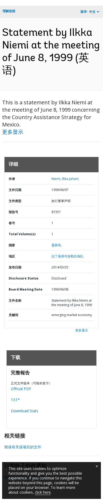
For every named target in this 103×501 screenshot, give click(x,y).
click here (43, 492)
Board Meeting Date (26, 289)
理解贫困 (9, 11)
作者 (12, 178)
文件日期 (15, 190)
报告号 (13, 212)
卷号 (12, 223)
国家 (12, 245)
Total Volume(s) (22, 234)
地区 (12, 256)
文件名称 (15, 300)
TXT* (15, 399)
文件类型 (15, 201)
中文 (92, 11)
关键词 (13, 315)
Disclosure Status (24, 278)
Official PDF (21, 388)
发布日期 (15, 267)
